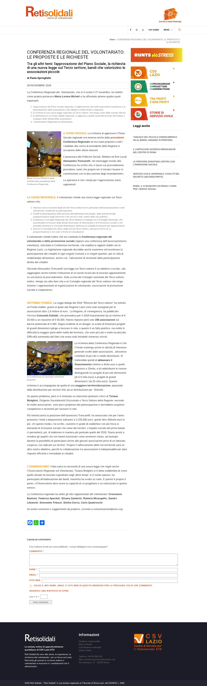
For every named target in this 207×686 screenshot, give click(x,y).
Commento (36, 551)
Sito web (34, 580)
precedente (117, 137)
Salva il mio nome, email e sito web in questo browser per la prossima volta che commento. (93, 585)
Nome (33, 569)
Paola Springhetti (40, 78)
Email (33, 575)
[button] (179, 30)
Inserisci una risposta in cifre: (49, 591)
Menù (166, 30)
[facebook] (130, 30)
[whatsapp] (143, 30)
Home (112, 39)
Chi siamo (154, 30)
